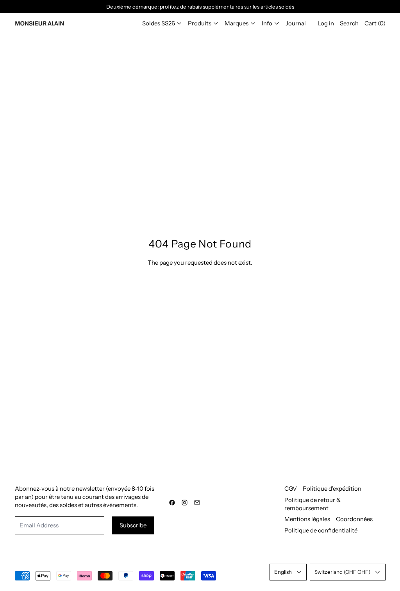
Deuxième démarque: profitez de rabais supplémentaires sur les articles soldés (200, 7)
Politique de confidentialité (320, 530)
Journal (296, 23)
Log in (326, 23)
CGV (290, 488)
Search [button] (349, 23)
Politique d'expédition (332, 488)
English (283, 572)
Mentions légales (307, 519)
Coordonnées (354, 519)
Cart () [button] (375, 23)
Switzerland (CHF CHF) (342, 572)
